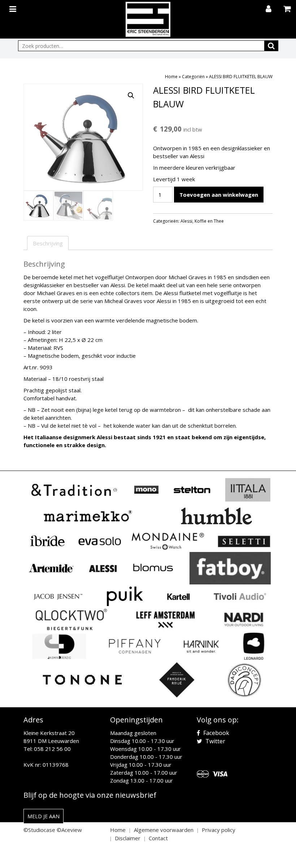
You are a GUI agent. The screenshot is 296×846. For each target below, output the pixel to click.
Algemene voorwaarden (163, 829)
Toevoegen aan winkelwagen (218, 194)
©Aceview (69, 829)
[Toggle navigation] (13, 7)
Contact (158, 838)
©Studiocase (39, 829)
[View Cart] (287, 9)
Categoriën (193, 77)
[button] (131, 95)
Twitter (214, 741)
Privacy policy (218, 829)
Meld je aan (43, 816)
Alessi (186, 221)
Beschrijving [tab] (48, 243)
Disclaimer (127, 838)
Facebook (215, 733)
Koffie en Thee (209, 221)
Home (171, 77)
